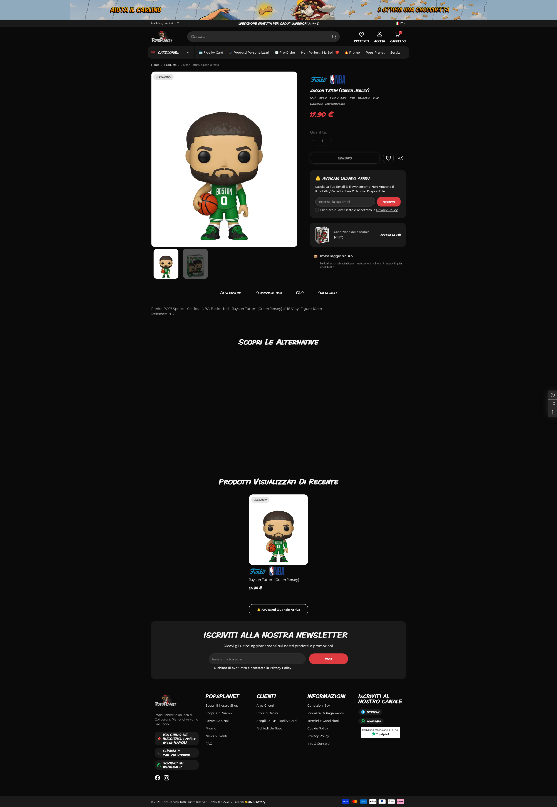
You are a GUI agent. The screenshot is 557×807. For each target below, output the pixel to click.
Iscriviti (389, 202)
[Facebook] (157, 778)
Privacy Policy (387, 210)
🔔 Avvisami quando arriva (342, 178)
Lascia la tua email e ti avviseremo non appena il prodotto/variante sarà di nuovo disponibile (354, 189)
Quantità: (318, 132)
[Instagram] (166, 778)
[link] (388, 158)
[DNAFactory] (255, 802)
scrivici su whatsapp (173, 765)
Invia (328, 659)
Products (170, 64)
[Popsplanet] (278, 10)
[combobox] (258, 36)
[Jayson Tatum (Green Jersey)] (278, 529)
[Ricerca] (263, 36)
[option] (224, 159)
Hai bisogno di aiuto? (165, 23)
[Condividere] (400, 158)
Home (155, 64)
